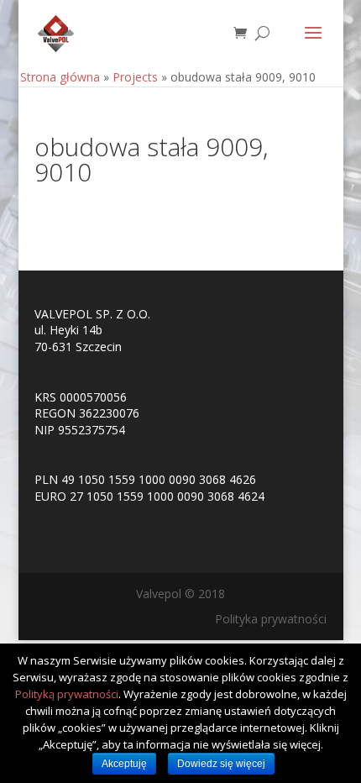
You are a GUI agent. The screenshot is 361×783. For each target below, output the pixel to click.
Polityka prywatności (271, 619)
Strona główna (60, 77)
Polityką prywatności (66, 694)
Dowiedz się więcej (221, 764)
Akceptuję (124, 764)
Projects (135, 77)
